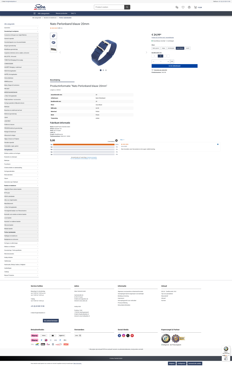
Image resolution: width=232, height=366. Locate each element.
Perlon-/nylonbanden (9, 232)
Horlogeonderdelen (9, 171)
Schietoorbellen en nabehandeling (13, 167)
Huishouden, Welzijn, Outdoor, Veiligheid (14, 264)
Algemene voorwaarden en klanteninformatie (130, 291)
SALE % (73, 13)
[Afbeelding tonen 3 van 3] (106, 70)
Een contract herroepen (51, 320)
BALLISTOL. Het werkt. (10, 56)
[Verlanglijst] (183, 7)
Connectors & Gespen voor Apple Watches (15, 35)
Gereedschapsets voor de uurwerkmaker (15, 42)
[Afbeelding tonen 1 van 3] (100, 70)
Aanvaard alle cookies (194, 363)
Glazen (6, 178)
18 (155, 56)
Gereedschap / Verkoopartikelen (12, 250)
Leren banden (7, 218)
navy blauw (180, 48)
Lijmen (6, 117)
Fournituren (7, 164)
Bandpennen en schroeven (11, 239)
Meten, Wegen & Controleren (11, 85)
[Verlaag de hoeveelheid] (153, 61)
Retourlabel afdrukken (124, 305)
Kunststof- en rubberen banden (12, 221)
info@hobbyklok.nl (11, 1)
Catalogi (6, 272)
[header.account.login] (189, 7)
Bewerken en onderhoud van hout (13, 110)
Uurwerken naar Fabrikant (11, 182)
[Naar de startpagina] (40, 7)
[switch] (226, 359)
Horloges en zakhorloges (11, 243)
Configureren (181, 363)
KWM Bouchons (8, 81)
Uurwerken (7, 28)
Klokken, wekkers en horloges (12, 153)
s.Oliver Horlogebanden (10, 96)
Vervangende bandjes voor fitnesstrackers (15, 211)
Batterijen (6, 106)
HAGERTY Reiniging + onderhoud (12, 67)
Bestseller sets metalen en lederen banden (15, 214)
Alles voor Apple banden (10, 200)
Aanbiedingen (7, 268)
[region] (99, 52)
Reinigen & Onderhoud (10, 132)
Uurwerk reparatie (9, 38)
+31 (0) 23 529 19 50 (224, 1)
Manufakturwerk (8, 203)
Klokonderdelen (8, 175)
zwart (187, 48)
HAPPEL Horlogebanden (10, 74)
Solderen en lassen (9, 124)
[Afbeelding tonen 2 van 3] (103, 70)
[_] (103, 52)
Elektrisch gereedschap (10, 114)
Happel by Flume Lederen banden (12, 189)
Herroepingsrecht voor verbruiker (127, 300)
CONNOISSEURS (8, 63)
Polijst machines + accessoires (12, 99)
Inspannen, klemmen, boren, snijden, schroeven (16, 53)
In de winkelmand (174, 66)
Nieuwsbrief (164, 296)
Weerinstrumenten (9, 254)
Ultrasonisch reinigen (9, 135)
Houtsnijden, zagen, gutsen (11, 146)
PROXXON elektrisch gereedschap (13, 128)
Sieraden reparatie (9, 142)
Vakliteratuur (7, 261)
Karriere (163, 300)
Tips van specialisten (167, 293)
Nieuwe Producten (9, 275)
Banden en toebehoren (10, 185)
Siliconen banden (8, 225)
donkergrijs (171, 48)
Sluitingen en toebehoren (10, 236)
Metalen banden (8, 228)
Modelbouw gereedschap (11, 49)
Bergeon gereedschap (10, 46)
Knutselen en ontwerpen (10, 157)
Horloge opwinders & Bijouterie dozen (14, 103)
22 (167, 56)
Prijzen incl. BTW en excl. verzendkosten (163, 37)
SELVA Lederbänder (9, 196)
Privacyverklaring (123, 303)
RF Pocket (7, 193)
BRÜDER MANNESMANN (10, 92)
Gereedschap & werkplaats (11, 31)
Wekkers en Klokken (9, 246)
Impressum (121, 298)
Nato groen (156, 48)
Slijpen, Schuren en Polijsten (11, 139)
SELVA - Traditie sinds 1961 (168, 291)
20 (160, 56)
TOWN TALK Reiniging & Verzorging (13, 60)
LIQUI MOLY (7, 121)
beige (163, 48)
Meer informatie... (77, 363)
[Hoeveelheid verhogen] (168, 61)
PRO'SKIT (6, 89)
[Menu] (229, 347)
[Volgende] (146, 52)
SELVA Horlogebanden (10, 71)
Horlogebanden (8, 149)
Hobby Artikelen (8, 257)
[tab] (62, 80)
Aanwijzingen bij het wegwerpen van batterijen (131, 293)
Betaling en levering (123, 296)
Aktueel (163, 298)
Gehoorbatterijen (8, 78)
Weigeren (172, 363)
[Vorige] (60, 52)
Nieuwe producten (61, 13)
